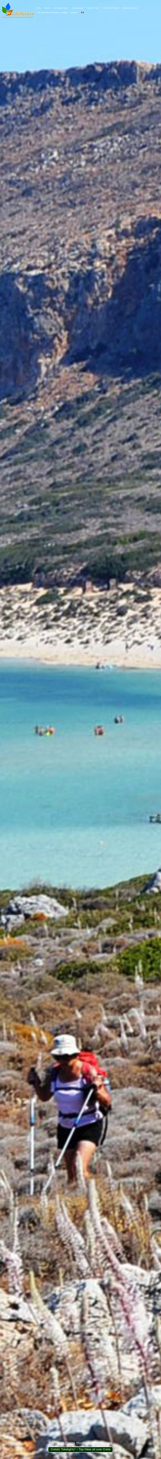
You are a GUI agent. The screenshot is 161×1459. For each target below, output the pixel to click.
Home (38, 8)
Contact (74, 12)
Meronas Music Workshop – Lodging (52, 12)
